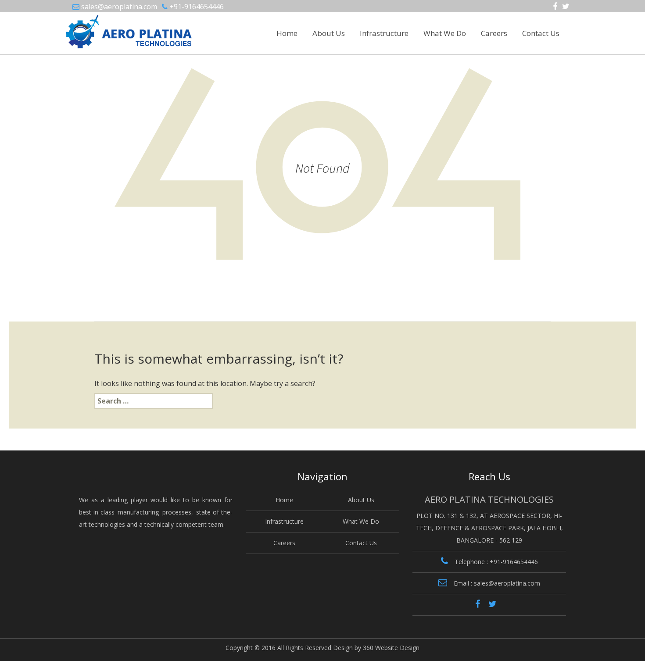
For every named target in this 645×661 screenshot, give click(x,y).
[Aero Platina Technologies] (106, 28)
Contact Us (540, 33)
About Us (328, 33)
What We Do (444, 33)
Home (286, 33)
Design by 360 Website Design (376, 647)
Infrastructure (384, 33)
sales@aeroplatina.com (119, 6)
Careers (494, 33)
